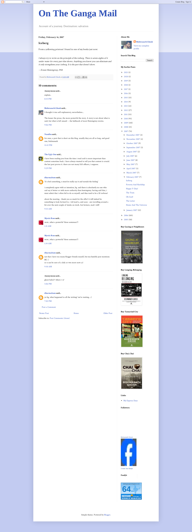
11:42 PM (48, 145)
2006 (126, 215)
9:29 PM (48, 168)
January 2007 (132, 210)
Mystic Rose (49, 218)
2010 (126, 118)
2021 (126, 72)
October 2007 (132, 143)
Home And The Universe (136, 205)
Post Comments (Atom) (60, 318)
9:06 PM (48, 125)
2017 (126, 89)
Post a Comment (49, 307)
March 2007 (131, 172)
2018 (126, 85)
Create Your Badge (127, 468)
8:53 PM (47, 99)
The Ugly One (50, 154)
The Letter (130, 201)
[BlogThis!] (78, 77)
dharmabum (50, 177)
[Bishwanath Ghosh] (128, 465)
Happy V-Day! (132, 188)
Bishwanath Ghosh (52, 108)
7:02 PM (48, 301)
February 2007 (132, 177)
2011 (126, 114)
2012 (126, 110)
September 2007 (133, 147)
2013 (126, 106)
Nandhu (48, 134)
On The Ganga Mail (78, 13)
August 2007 (132, 151)
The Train (130, 192)
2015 (126, 97)
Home (76, 313)
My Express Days (130, 400)
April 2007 (131, 168)
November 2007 (133, 139)
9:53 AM (48, 209)
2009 (126, 122)
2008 (126, 127)
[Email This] (76, 77)
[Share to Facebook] (83, 77)
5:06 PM (48, 284)
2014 (126, 101)
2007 (126, 131)
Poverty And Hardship (135, 184)
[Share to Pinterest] (86, 77)
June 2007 (130, 160)
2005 (126, 219)
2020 (126, 76)
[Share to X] (81, 77)
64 (126, 489)
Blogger (107, 514)
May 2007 (130, 164)
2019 (126, 80)
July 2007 (130, 156)
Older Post (107, 313)
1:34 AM (47, 243)
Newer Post (44, 313)
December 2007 (133, 135)
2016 (126, 93)
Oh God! (129, 197)
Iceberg (129, 180)
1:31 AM (47, 226)
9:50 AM (48, 266)
